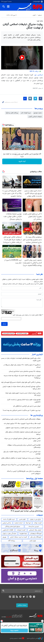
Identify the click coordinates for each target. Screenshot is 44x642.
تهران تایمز (33, 541)
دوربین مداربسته (34, 526)
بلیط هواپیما (23, 533)
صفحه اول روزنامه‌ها (34, 478)
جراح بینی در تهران (35, 519)
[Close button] (42, 621)
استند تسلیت (18, 523)
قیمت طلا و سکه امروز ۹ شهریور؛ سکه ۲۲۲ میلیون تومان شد (22, 423)
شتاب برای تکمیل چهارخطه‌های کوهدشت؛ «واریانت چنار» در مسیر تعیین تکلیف (20, 359)
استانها (40, 15)
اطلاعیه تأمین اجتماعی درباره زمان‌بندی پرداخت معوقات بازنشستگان (23, 446)
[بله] (30, 597)
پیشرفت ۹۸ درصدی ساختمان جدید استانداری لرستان (24, 371)
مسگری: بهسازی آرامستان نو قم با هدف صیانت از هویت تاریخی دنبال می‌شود (21, 387)
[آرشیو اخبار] (13, 597)
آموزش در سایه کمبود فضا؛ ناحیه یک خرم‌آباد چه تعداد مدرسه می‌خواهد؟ (22, 376)
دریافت (34, 71)
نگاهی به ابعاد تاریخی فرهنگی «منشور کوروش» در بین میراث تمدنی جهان (22, 439)
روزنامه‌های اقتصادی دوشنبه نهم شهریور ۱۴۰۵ (26, 511)
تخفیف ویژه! (14, 630)
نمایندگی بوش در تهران (9, 533)
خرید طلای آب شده (9, 519)
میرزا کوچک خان (26, 113)
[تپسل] (3, 125)
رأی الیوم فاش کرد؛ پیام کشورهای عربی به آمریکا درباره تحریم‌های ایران (20, 466)
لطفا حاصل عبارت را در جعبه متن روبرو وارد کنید (28, 315)
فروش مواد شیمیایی (35, 530)
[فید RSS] (16, 597)
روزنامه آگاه (11, 541)
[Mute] (7, 148)
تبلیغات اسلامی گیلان (35, 116)
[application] (22, 58)
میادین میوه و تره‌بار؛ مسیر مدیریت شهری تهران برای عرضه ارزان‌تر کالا (22, 394)
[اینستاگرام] (27, 597)
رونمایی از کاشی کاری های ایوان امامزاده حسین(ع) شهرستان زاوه (20, 382)
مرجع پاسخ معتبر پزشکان (12, 526)
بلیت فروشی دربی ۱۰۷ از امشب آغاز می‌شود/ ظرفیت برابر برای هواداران (22, 452)
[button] (22, 57)
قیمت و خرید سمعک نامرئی (18, 537)
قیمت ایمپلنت (21, 530)
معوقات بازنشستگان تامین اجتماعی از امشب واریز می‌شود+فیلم (21, 419)
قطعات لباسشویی (8, 530)
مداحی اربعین (7, 523)
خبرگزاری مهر (38, 75)
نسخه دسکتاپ (22, 605)
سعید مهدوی (38, 113)
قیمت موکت (37, 523)
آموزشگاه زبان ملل (35, 537)
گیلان (34, 15)
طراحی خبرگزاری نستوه (33, 638)
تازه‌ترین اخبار (37, 354)
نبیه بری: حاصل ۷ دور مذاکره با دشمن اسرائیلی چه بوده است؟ (21, 410)
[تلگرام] (34, 597)
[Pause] (4, 148)
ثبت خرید (22, 161)
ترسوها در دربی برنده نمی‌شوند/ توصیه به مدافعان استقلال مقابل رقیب (20, 459)
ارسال (4, 324)
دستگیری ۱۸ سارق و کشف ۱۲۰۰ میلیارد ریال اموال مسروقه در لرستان (22, 366)
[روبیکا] (20, 597)
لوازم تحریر (22, 519)
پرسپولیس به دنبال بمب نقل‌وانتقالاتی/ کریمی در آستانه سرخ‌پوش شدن (23, 472)
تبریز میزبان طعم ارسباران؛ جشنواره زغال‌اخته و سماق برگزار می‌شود (22, 433)
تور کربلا (28, 523)
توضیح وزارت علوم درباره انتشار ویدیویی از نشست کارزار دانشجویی (23, 400)
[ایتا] (10, 597)
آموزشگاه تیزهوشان (36, 533)
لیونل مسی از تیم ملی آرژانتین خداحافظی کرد (26, 406)
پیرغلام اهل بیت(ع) (12, 113)
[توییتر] (23, 597)
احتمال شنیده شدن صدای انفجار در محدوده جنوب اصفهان (23, 428)
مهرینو (4, 537)
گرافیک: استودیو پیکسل (16, 638)
